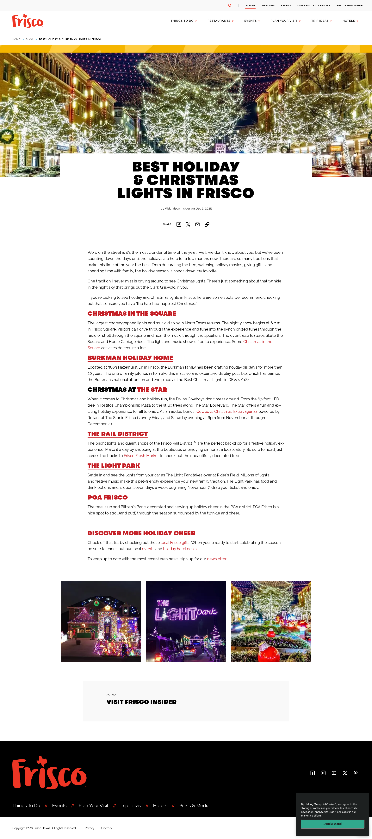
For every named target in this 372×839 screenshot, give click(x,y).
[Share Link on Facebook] (179, 224)
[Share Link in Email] (197, 224)
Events (250, 21)
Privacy (89, 828)
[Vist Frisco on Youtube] (334, 773)
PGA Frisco (108, 497)
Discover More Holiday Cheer (141, 533)
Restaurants (219, 21)
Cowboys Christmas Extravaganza (226, 411)
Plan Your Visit (284, 21)
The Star (152, 389)
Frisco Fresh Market (141, 455)
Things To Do (26, 805)
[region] (332, 814)
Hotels (349, 21)
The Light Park (114, 465)
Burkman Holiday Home (130, 357)
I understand (333, 824)
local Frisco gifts (175, 542)
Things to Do (182, 21)
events (148, 548)
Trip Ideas (320, 21)
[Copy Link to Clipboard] (207, 224)
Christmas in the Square (132, 313)
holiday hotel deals (180, 548)
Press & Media (194, 805)
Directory (106, 828)
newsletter (216, 559)
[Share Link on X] (188, 224)
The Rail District (118, 433)
